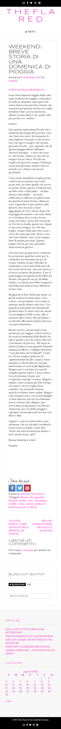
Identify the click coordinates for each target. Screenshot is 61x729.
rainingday (40, 500)
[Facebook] (12, 488)
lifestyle (13, 500)
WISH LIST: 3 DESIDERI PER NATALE (27, 646)
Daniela (13, 80)
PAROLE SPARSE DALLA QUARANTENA (29, 636)
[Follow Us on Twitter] (31, 3)
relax (21, 503)
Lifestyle (25, 494)
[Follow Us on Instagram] (35, 3)
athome (24, 497)
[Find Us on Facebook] (27, 3)
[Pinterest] (27, 488)
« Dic (8, 701)
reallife (13, 503)
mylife (22, 500)
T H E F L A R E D (30, 15)
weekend (32, 507)
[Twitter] (19, 488)
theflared (40, 503)
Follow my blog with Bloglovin (26, 89)
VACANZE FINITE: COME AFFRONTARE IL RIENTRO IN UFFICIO (19, 527)
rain (30, 500)
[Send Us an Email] (23, 3)
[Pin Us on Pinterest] (39, 3)
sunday (29, 503)
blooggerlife (37, 497)
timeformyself (17, 507)
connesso (27, 550)
